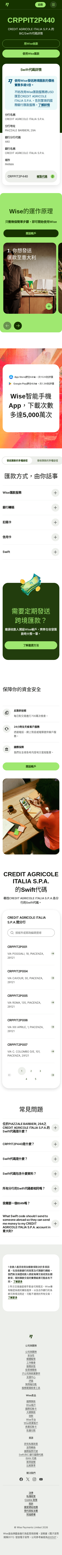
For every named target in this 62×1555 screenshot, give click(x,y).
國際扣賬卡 (31, 1408)
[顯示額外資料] (49, 306)
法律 (31, 1492)
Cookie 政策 (31, 1499)
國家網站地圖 (31, 1507)
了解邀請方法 (31, 645)
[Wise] (7, 5)
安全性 (31, 1355)
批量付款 (31, 1430)
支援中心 (31, 1377)
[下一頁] (18, 326)
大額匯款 (31, 1412)
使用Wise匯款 (31, 53)
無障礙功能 (31, 1384)
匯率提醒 (31, 1461)
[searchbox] (31, 933)
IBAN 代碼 (31, 1458)
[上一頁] (7, 326)
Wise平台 (31, 1419)
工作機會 (31, 1362)
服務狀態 (31, 1366)
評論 (31, 1380)
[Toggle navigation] (53, 4)
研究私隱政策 (31, 1443)
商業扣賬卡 (31, 1426)
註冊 (40, 4)
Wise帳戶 (31, 1405)
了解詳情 (44, 105)
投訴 (31, 1503)
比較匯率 (31, 1465)
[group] (29, 278)
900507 (52, 1537)
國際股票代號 (31, 1451)
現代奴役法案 (31, 1510)
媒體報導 (31, 1358)
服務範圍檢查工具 (31, 1387)
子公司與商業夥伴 (31, 1373)
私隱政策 (31, 1496)
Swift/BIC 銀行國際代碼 (31, 1454)
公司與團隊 (31, 1351)
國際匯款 (31, 1401)
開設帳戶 (31, 233)
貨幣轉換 (31, 1447)
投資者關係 (31, 1369)
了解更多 (18, 1281)
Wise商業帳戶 (31, 1423)
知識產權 (31, 1514)
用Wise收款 (31, 43)
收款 (31, 1415)
